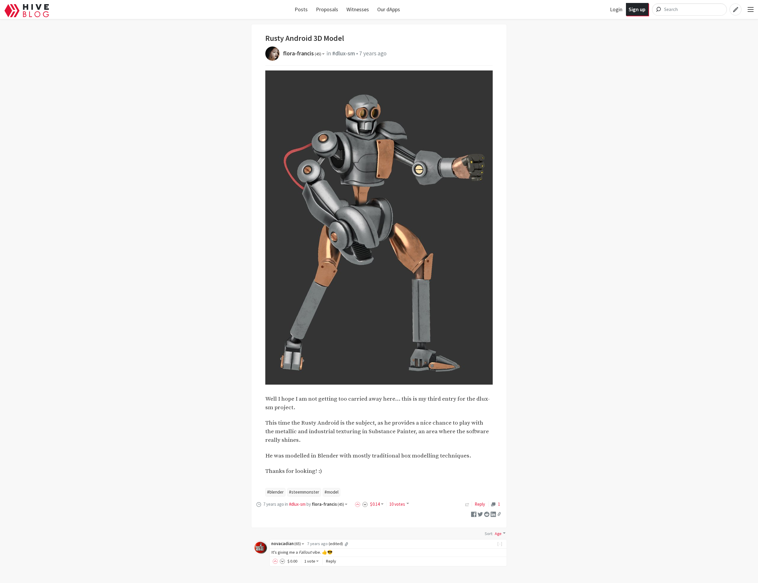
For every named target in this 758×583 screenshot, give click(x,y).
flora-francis (302, 53)
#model (331, 492)
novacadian (286, 543)
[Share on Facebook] (473, 513)
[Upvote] (358, 504)
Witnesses (357, 9)
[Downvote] (365, 504)
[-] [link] (500, 543)
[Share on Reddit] (486, 513)
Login (616, 9)
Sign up (637, 9)
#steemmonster (304, 492)
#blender (275, 492)
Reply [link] (480, 504)
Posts (301, 9)
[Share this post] (499, 514)
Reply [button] (331, 561)
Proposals (327, 9)
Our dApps (388, 9)
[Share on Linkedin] (493, 513)
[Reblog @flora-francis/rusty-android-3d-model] (467, 504)
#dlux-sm (343, 53)
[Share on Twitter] (480, 513)
